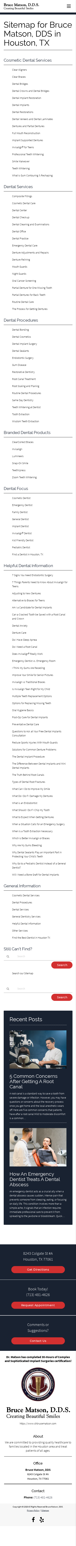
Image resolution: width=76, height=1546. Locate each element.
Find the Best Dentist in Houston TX (31, 937)
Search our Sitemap (22, 973)
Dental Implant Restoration (26, 98)
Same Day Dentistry (22, 400)
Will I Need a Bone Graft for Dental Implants (35, 874)
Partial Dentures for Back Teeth (28, 295)
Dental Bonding (20, 329)
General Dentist (20, 519)
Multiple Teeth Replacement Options (32, 696)
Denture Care (19, 632)
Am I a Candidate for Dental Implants (32, 607)
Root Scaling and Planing (25, 386)
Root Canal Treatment (24, 379)
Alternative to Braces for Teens (28, 600)
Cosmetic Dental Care (23, 203)
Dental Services (20, 909)
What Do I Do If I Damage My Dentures (32, 796)
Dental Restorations (22, 112)
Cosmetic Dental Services (26, 895)
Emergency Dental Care (24, 245)
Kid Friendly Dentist (22, 540)
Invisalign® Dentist (22, 533)
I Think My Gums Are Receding (28, 668)
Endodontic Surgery (23, 358)
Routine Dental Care (23, 302)
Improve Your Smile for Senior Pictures (32, 675)
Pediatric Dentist (21, 547)
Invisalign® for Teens (23, 147)
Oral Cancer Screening (24, 280)
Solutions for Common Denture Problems (34, 749)
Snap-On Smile (20, 463)
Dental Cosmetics (21, 336)
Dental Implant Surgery (24, 343)
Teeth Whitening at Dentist (26, 407)
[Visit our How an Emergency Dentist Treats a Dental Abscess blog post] (38, 1167)
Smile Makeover (20, 161)
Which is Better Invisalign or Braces (31, 838)
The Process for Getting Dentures (30, 309)
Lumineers (18, 456)
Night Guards (19, 273)
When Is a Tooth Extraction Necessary (32, 831)
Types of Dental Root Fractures (28, 782)
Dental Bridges (20, 84)
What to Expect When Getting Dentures (33, 817)
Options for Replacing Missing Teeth (31, 703)
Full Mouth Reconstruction (26, 133)
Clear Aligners (19, 69)
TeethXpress (19, 470)
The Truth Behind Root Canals (28, 775)
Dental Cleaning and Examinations (30, 224)
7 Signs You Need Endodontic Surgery (32, 575)
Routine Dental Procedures (26, 393)
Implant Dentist (20, 526)
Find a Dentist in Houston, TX (27, 554)
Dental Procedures (22, 902)
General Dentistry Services (26, 916)
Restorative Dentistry (23, 372)
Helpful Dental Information (26, 923)
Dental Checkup (20, 217)
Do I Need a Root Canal (24, 647)
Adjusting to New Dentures (26, 593)
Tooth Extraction (20, 414)
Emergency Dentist (22, 505)
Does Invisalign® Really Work (27, 654)
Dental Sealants (20, 351)
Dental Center (19, 210)
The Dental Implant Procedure (28, 756)
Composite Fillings (22, 196)
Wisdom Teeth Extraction (25, 421)
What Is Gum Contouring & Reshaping (32, 175)
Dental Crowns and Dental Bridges (30, 91)
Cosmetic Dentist (21, 498)
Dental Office (19, 231)
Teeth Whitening (21, 168)
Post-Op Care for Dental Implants (30, 717)
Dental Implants (20, 105)
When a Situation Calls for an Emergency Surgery (38, 824)
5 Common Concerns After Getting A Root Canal (33, 1081)
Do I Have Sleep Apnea (24, 639)
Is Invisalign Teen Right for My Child (31, 689)
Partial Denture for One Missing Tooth (32, 288)
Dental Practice (20, 238)
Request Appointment (38, 1305)
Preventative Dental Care (25, 724)
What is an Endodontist (24, 803)
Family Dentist (19, 512)
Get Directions (38, 1269)
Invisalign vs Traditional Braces (28, 682)
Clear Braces (19, 76)
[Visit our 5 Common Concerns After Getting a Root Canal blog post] (38, 1069)
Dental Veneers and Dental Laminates (32, 119)
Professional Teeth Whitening (28, 154)
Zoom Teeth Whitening (24, 477)
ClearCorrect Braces (23, 442)
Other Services (20, 930)
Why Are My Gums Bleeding (27, 845)
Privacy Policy (33, 1510)
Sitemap (45, 1510)
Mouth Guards (19, 266)
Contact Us (38, 1341)
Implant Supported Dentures (27, 140)
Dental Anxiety (19, 625)
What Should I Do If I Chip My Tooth (31, 810)
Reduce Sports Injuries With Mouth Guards (35, 742)
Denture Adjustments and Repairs (30, 252)
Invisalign (17, 449)
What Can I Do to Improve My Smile (31, 789)
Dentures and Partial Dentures (28, 126)
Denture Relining (21, 259)
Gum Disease (19, 365)
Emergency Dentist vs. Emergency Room (34, 661)
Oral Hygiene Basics (23, 710)
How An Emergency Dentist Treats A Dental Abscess (35, 1179)
